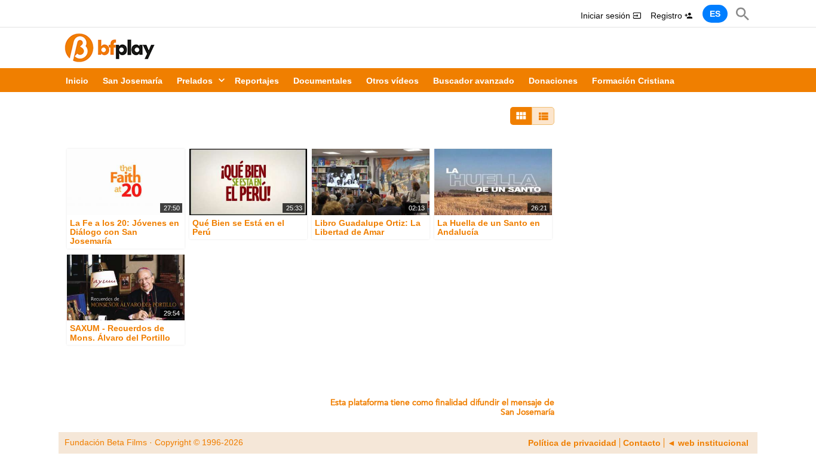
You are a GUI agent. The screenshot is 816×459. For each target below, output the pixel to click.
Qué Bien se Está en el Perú (238, 227)
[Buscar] (742, 14)
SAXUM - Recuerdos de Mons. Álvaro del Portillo (120, 333)
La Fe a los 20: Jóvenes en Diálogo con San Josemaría (124, 232)
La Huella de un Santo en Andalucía (488, 227)
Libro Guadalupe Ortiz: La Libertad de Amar (368, 227)
